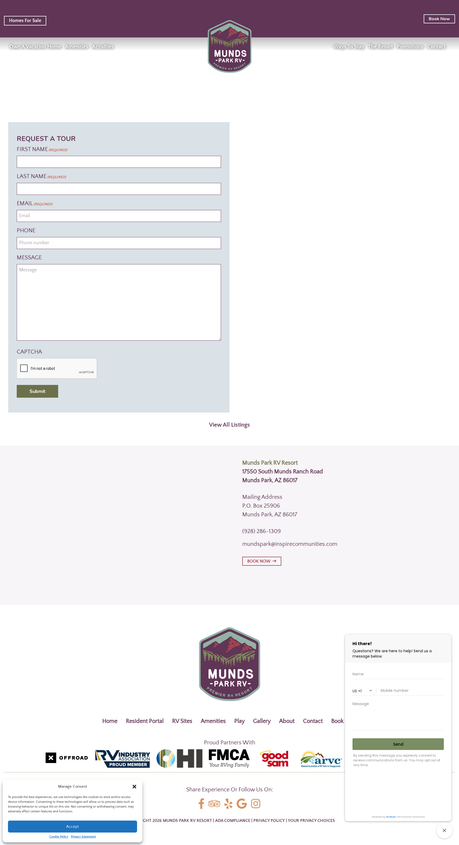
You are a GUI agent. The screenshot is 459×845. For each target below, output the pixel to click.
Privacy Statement (83, 836)
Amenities (213, 721)
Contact (313, 721)
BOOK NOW (260, 561)
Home (109, 721)
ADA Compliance (232, 820)
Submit (37, 391)
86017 (290, 480)
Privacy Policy (269, 820)
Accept (72, 826)
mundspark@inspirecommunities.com (289, 544)
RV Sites (182, 721)
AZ (278, 480)
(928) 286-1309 (261, 531)
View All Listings (229, 425)
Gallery (262, 721)
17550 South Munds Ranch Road (282, 471)
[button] (134, 786)
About (287, 721)
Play (239, 721)
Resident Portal (145, 721)
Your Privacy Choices (311, 820)
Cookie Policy (58, 836)
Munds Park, (257, 480)
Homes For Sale (25, 20)
